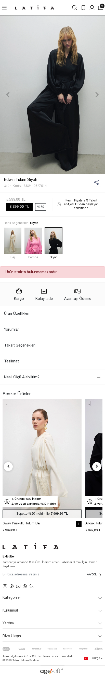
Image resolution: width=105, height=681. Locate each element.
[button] (8, 94)
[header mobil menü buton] (4, 8)
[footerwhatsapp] (24, 586)
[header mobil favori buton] (83, 8)
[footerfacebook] (11, 586)
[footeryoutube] (18, 586)
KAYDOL (91, 574)
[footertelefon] (31, 586)
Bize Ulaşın (12, 636)
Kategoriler (12, 597)
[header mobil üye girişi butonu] (92, 8)
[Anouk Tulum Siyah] (42, 458)
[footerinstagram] (5, 586)
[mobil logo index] (34, 7)
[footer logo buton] (52, 546)
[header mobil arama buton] (75, 8)
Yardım (8, 623)
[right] (96, 466)
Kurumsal (10, 610)
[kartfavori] (6, 403)
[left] (8, 466)
